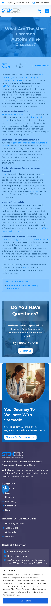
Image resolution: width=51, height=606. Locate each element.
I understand (25, 601)
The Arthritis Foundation (13, 114)
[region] (25, 586)
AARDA (5, 86)
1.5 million (34, 191)
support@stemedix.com (17, 2)
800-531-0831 (42, 2)
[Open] (47, 11)
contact (27, 267)
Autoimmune (42, 66)
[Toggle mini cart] (39, 11)
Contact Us (25, 351)
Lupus (5, 174)
